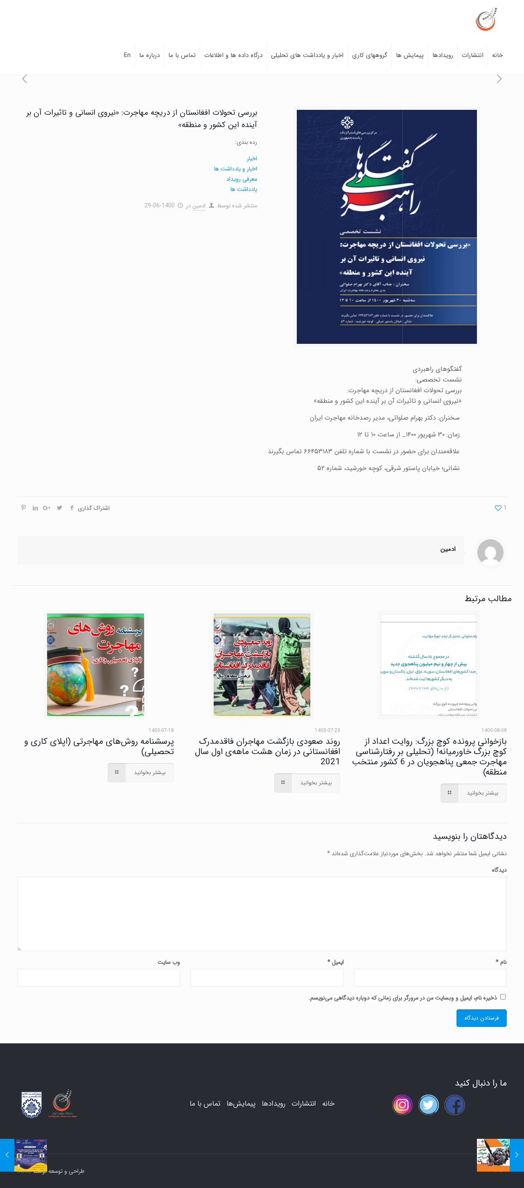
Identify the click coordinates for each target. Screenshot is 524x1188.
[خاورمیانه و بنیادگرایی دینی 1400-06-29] (517, 1155)
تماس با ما (205, 1103)
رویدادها (273, 1103)
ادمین (199, 205)
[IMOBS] (486, 18)
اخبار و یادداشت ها (235, 168)
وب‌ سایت (169, 962)
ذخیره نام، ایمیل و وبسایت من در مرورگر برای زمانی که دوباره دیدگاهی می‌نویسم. (403, 997)
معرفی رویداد (241, 179)
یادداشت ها (243, 189)
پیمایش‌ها (240, 1103)
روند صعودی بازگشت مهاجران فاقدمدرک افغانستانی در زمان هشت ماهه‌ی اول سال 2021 (267, 752)
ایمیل (335, 962)
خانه (328, 1103)
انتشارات (303, 1103)
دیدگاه (499, 870)
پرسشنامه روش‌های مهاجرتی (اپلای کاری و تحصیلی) (99, 747)
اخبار (252, 158)
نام (501, 962)
